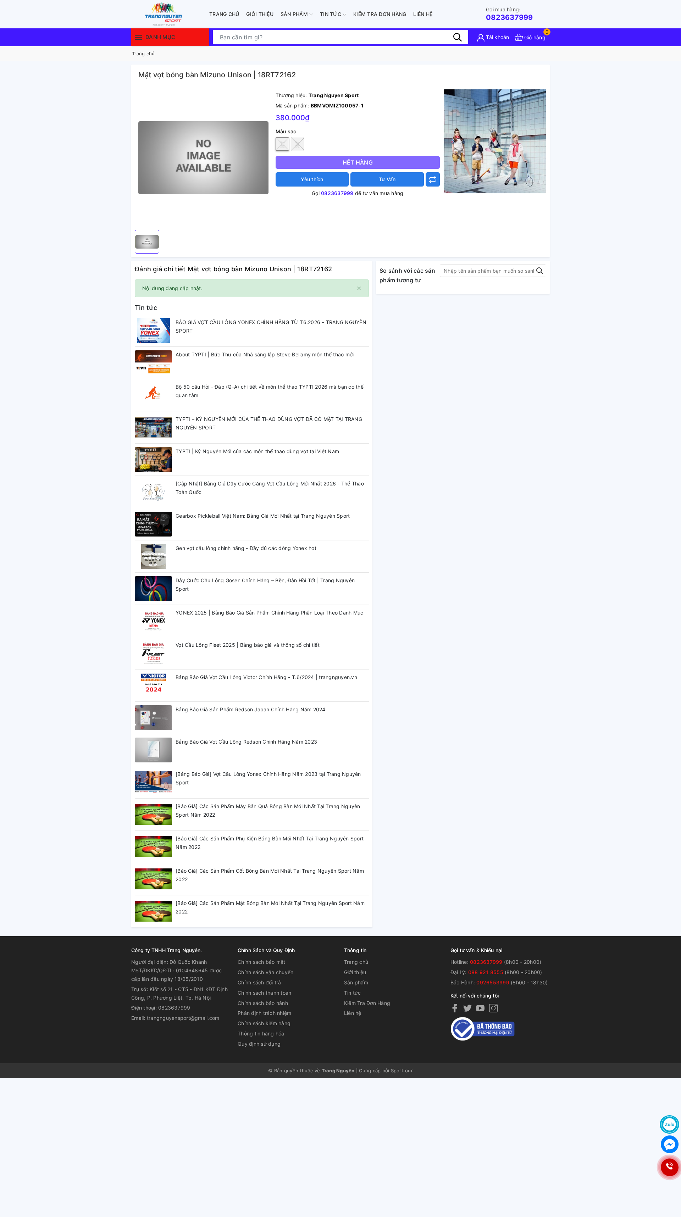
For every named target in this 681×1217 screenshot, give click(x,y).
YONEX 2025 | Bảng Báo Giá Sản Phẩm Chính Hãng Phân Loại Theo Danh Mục (269, 613)
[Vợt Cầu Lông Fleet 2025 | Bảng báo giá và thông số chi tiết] (153, 653)
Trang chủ (224, 14)
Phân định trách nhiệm (264, 1013)
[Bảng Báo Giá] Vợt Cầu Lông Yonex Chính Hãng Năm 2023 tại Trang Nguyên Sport (268, 778)
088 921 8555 (485, 972)
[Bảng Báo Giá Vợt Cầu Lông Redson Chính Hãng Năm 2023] (153, 750)
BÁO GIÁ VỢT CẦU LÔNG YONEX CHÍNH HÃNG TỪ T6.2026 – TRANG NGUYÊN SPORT (271, 326)
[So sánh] (433, 179)
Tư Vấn (387, 179)
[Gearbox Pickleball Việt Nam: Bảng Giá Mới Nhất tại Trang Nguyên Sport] (153, 524)
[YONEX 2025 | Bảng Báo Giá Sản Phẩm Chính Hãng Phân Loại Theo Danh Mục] (153, 620)
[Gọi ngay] (669, 1167)
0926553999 (492, 982)
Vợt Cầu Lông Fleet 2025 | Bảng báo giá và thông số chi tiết (248, 645)
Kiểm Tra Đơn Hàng (379, 14)
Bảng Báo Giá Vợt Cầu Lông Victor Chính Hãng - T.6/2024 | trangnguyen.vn (266, 677)
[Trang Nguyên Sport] (494, 141)
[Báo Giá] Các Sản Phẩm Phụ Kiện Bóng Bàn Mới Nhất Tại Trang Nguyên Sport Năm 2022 (270, 842)
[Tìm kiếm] (457, 37)
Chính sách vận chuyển (265, 972)
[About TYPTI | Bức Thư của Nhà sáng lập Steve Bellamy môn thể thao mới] (153, 362)
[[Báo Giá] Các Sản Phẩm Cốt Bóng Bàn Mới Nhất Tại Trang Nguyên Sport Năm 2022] (153, 879)
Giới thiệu (259, 14)
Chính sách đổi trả (259, 982)
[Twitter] (467, 1007)
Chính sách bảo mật (262, 962)
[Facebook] (454, 1007)
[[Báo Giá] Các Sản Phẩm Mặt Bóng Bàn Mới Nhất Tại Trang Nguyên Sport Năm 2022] (153, 911)
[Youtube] (480, 1007)
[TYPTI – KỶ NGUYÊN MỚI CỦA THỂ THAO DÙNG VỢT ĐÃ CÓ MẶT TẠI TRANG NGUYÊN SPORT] (153, 427)
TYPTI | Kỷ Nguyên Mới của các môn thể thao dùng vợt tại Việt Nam (257, 451)
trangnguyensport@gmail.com (183, 1018)
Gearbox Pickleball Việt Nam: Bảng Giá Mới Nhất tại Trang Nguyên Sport (263, 516)
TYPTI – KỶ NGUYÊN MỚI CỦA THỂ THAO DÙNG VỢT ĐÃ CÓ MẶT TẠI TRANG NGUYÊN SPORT (269, 423)
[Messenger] (669, 1144)
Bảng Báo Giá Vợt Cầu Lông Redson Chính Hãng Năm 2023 (246, 742)
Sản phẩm (295, 14)
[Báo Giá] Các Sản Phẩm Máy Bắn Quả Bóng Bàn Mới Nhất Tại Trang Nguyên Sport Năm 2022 (268, 810)
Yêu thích (312, 179)
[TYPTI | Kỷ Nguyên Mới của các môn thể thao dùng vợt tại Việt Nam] (153, 459)
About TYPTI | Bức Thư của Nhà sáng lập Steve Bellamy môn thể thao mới (265, 354)
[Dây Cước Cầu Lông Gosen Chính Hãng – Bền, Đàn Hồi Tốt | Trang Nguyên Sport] (153, 588)
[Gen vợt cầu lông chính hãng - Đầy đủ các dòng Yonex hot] (153, 556)
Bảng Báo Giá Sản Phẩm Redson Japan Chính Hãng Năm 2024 (251, 709)
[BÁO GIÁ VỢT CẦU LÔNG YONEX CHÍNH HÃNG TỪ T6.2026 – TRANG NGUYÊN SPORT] (153, 330)
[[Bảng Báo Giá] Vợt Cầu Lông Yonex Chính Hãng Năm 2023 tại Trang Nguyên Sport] (153, 782)
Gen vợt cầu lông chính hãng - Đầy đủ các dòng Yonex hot (246, 548)
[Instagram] (493, 1007)
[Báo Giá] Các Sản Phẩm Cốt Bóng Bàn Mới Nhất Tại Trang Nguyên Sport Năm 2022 (270, 875)
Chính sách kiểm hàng (264, 1023)
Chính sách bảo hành (263, 1003)
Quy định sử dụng (259, 1044)
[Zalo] (669, 1124)
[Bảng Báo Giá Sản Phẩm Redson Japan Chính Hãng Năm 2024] (153, 717)
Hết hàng (358, 162)
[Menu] (138, 37)
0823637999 (509, 14)
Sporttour (402, 1070)
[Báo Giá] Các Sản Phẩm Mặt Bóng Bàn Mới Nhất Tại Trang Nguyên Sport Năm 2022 (270, 907)
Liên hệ (422, 14)
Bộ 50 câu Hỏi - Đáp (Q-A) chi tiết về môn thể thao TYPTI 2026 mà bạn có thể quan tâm (270, 391)
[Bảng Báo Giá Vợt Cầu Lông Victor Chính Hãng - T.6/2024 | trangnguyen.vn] (153, 685)
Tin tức (331, 14)
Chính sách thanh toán (264, 993)
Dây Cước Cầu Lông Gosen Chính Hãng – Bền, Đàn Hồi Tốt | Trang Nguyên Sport (265, 584)
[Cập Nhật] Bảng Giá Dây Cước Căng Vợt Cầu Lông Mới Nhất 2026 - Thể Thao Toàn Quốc (270, 487)
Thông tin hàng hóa (261, 1033)
